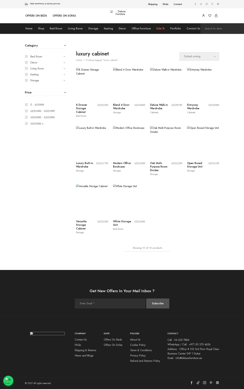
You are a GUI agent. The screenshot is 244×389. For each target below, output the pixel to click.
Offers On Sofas (113, 345)
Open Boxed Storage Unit (195, 165)
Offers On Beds (113, 340)
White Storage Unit (122, 223)
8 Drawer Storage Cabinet (81, 108)
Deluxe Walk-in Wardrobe (159, 106)
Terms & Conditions (141, 350)
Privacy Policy (138, 355)
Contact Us (193, 28)
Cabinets (154, 112)
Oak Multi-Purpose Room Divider (158, 166)
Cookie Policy (138, 345)
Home (28, 28)
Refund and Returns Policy (145, 361)
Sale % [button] (160, 28)
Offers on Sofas (64, 16)
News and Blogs (84, 355)
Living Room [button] (75, 28)
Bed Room (81, 116)
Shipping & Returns (85, 350)
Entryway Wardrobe (193, 106)
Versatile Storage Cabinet (81, 224)
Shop (41, 28)
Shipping (152, 4)
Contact (178, 4)
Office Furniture (141, 28)
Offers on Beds (36, 16)
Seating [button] (108, 28)
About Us (135, 340)
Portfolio (175, 28)
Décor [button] (122, 28)
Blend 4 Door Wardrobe (121, 106)
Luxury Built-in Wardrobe (84, 165)
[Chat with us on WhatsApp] (8, 381)
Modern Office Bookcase (122, 165)
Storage (117, 112)
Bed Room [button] (56, 28)
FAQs (165, 4)
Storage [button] (93, 28)
